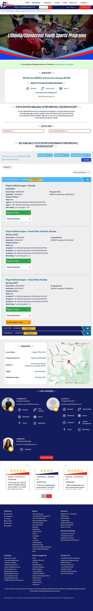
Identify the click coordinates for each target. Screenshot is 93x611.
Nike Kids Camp (38, 545)
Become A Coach (10, 558)
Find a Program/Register (41, 549)
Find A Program (10, 11)
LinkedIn (8, 526)
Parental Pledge (38, 523)
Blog (65, 2)
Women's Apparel (38, 567)
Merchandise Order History (70, 540)
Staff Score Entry (79, 589)
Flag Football (37, 531)
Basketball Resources (11, 573)
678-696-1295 (40, 377)
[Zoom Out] (50, 347)
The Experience (41, 516)
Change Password (67, 536)
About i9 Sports (38, 514)
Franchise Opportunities (69, 571)
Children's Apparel (39, 573)
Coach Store (37, 580)
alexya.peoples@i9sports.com (71, 404)
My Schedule (65, 518)
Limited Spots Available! (64, 64)
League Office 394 (26, 11)
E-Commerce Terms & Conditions (36, 589)
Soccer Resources (10, 569)
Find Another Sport (45, 97)
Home (27, 2)
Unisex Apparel (38, 571)
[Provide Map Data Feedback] (87, 383)
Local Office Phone (67, 567)
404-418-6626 (40, 372)
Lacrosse (36, 540)
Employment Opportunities (70, 560)
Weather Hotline (66, 569)
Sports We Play (38, 525)
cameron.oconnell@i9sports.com (27, 404)
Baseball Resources (10, 571)
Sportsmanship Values (40, 520)
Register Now (13, 213)
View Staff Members (58, 131)
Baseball (35, 527)
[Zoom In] (50, 344)
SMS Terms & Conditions (57, 589)
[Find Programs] (50, 7)
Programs (36, 3)
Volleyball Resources (11, 578)
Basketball (36, 529)
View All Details (13, 219)
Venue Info (7, 131)
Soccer (35, 533)
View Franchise (46, 458)
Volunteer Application (11, 560)
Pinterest (9, 523)
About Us (72, 3)
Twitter (8, 518)
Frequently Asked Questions (42, 547)
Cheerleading (37, 542)
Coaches (47, 3)
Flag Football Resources (12, 567)
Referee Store (37, 582)
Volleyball (36, 536)
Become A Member (67, 525)
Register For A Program (69, 514)
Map (87, 160)
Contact (83, 3)
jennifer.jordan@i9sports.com (26, 444)
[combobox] (71, 155)
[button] (19, 219)
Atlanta (18, 11)
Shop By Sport (37, 565)
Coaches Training (10, 562)
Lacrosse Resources (11, 576)
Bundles (35, 562)
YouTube (9, 521)
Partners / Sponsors (67, 565)
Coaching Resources (11, 565)
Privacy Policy (9, 589)
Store (57, 3)
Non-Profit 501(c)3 (67, 573)
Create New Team (15, 322)
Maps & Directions (67, 523)
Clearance (36, 584)
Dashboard (64, 516)
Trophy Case (65, 520)
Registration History (67, 538)
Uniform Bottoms (38, 560)
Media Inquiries (66, 562)
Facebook (9, 514)
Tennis (35, 538)
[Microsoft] (80, 383)
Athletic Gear (37, 578)
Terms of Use (19, 589)
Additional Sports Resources (13, 580)
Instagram (9, 516)
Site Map (70, 589)
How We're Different (39, 518)
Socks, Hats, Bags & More (41, 576)
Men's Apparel (37, 569)
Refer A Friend (65, 527)
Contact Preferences (68, 533)
